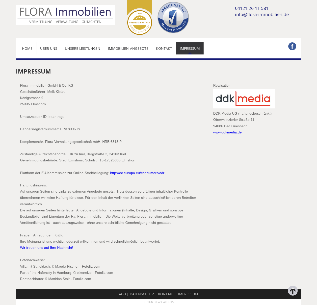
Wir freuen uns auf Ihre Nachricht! (46, 248)
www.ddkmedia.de (227, 132)
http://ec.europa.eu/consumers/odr (137, 173)
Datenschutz (142, 294)
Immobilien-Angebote (128, 48)
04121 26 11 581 (251, 8)
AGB (122, 294)
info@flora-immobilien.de (262, 14)
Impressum (190, 48)
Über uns (48, 48)
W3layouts (166, 302)
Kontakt (164, 48)
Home (27, 48)
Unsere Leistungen (82, 48)
